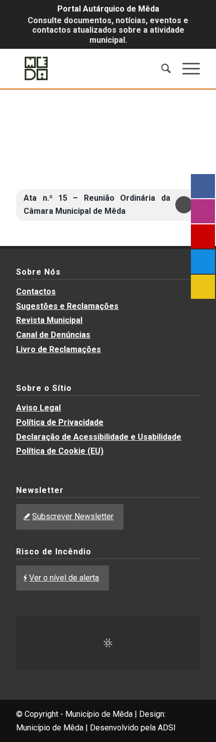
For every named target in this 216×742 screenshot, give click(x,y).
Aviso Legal (38, 408)
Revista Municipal (49, 320)
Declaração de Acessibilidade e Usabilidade (98, 437)
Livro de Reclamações (58, 349)
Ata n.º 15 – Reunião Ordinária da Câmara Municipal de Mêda (97, 204)
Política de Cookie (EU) (59, 451)
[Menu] (186, 68)
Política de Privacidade (59, 422)
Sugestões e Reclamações (67, 306)
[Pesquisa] (161, 68)
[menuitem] (161, 68)
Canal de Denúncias (53, 335)
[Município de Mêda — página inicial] (89, 68)
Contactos (36, 291)
